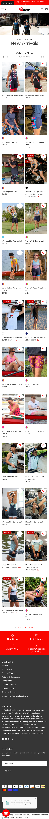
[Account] (41, 9)
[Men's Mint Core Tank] (13, 458)
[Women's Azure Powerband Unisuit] (36, 265)
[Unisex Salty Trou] (36, 362)
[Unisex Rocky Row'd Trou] (36, 409)
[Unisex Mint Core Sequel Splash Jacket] (36, 458)
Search (5, 665)
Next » (32, 628)
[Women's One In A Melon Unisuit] (13, 409)
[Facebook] (3, 739)
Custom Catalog (9, 684)
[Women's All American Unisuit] (36, 592)
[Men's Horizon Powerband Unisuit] (13, 265)
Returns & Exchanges (11, 677)
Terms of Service (9, 692)
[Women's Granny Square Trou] (36, 120)
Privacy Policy (8, 688)
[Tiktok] (12, 739)
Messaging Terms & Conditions (15, 696)
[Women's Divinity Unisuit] (36, 218)
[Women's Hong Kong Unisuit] (13, 77)
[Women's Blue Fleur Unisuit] (13, 218)
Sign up (8, 770)
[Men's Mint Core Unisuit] (36, 503)
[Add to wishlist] (20, 64)
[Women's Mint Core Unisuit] (13, 503)
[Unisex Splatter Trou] (13, 169)
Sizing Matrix (7, 681)
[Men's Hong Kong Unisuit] (36, 77)
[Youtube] (6, 739)
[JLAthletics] (24, 9)
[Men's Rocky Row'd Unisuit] (13, 362)
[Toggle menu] (2, 9)
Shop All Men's (8, 669)
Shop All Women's (9, 673)
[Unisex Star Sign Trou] (13, 120)
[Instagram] (9, 739)
